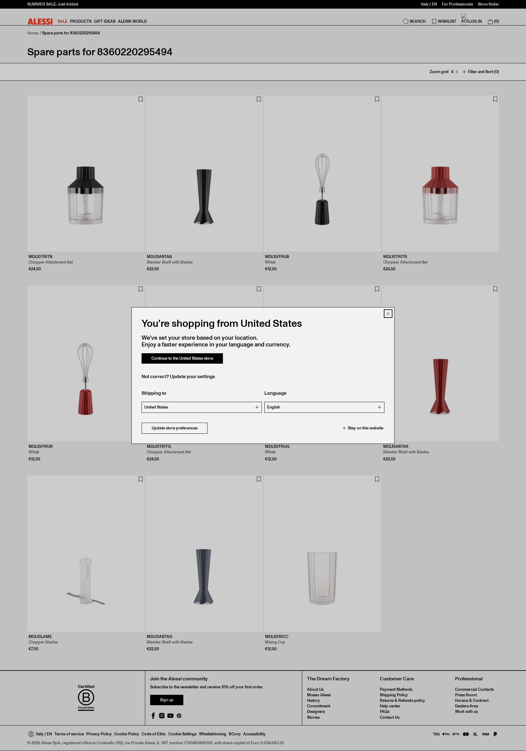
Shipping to (154, 393)
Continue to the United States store (182, 358)
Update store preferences (174, 428)
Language (275, 393)
